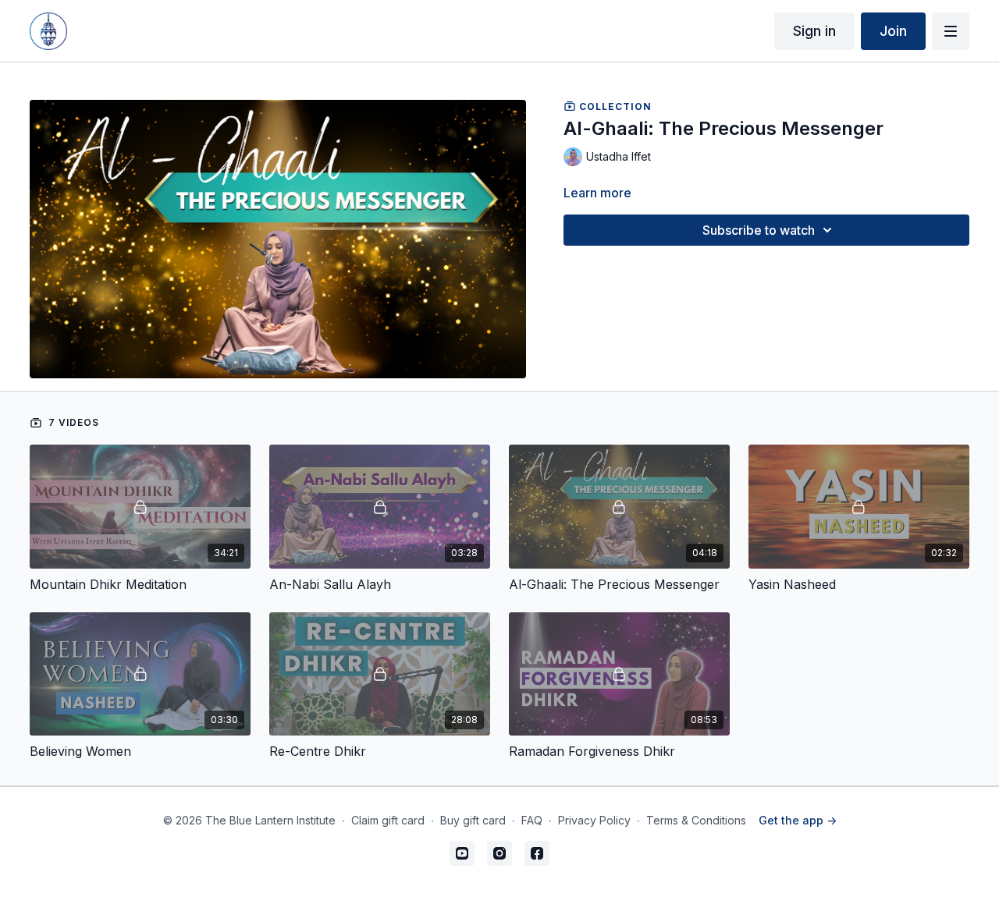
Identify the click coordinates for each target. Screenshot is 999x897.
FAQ (531, 820)
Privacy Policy (594, 820)
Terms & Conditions (696, 820)
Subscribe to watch (758, 230)
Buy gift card (473, 820)
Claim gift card (388, 820)
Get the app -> (798, 820)
